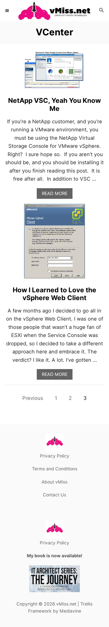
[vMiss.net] (54, 10)
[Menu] (7, 11)
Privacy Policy (54, 456)
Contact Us (54, 494)
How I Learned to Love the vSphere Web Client (54, 294)
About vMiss (54, 482)
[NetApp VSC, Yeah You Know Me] (54, 72)
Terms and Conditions (54, 468)
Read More (56, 194)
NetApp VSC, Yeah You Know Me (54, 104)
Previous (32, 398)
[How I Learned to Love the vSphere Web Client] (54, 243)
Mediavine (70, 611)
